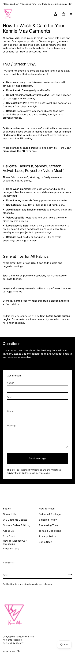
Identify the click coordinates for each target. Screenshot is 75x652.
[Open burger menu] (71, 14)
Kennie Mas (28, 636)
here (44, 51)
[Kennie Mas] (8, 14)
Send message (37, 458)
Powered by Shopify (13, 643)
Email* (10, 397)
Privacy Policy (14, 473)
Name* (10, 382)
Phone (10, 411)
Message (11, 425)
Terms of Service (35, 473)
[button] (63, 14)
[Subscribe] (70, 575)
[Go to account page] (55, 14)
